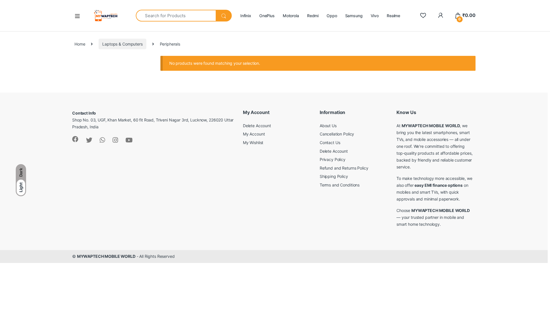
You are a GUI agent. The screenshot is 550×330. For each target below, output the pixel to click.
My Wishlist (253, 142)
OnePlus (267, 15)
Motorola (291, 15)
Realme (393, 15)
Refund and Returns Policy (344, 168)
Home (79, 44)
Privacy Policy (332, 159)
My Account (254, 133)
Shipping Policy (334, 176)
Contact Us (330, 142)
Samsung (354, 15)
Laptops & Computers (122, 44)
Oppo (332, 15)
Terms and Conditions (340, 184)
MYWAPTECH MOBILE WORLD (106, 256)
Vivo (375, 15)
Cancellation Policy (337, 133)
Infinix (245, 15)
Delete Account (257, 125)
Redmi (313, 15)
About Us (328, 125)
